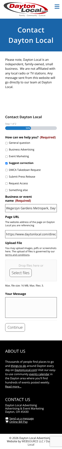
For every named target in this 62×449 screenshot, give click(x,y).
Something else (18, 190)
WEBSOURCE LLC (33, 441)
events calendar (39, 374)
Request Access (18, 183)
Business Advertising (21, 149)
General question (19, 143)
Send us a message (21, 418)
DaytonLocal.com (25, 370)
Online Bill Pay (18, 422)
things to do (18, 366)
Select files (20, 272)
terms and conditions (17, 255)
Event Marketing (19, 156)
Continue (15, 327)
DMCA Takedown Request (25, 170)
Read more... (13, 386)
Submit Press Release (22, 176)
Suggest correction (21, 163)
